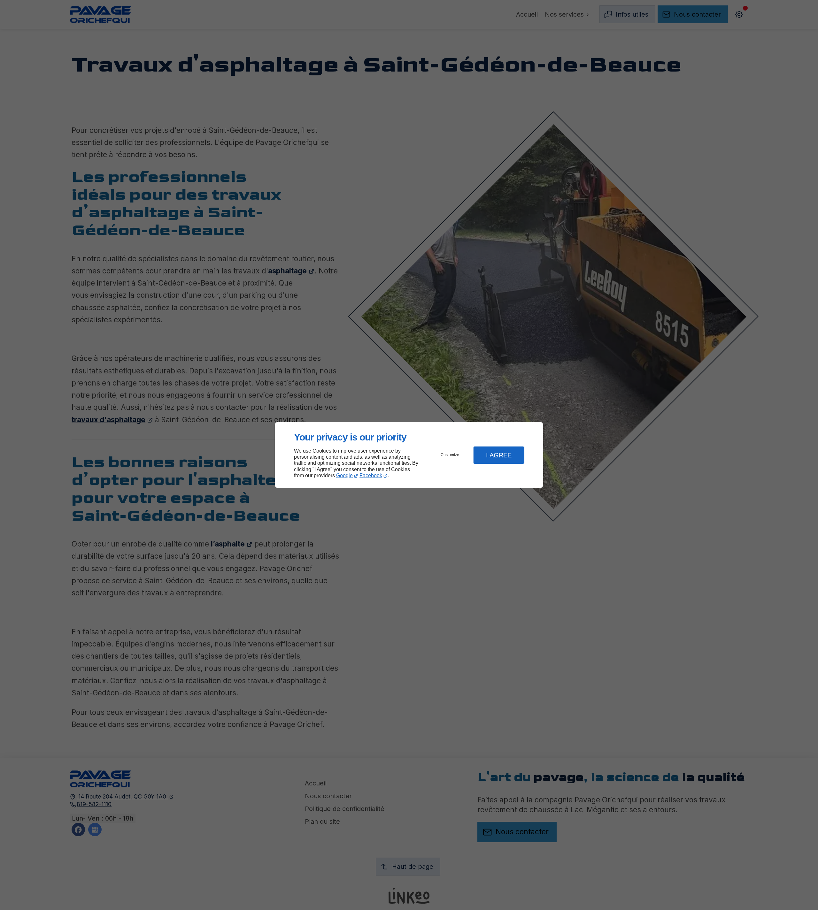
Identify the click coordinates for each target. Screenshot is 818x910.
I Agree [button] (499, 455)
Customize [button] (450, 455)
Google (344, 475)
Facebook (370, 475)
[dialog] (409, 455)
